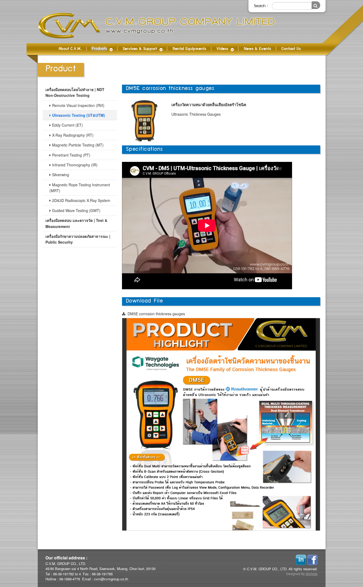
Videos (222, 49)
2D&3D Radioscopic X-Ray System (81, 200)
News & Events (257, 49)
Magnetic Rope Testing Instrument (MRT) (79, 187)
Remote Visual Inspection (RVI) (78, 105)
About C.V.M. (70, 49)
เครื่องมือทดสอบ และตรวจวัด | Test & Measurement (76, 223)
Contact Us (291, 49)
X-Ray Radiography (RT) (73, 135)
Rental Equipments (189, 49)
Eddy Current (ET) (67, 125)
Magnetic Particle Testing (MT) (78, 145)
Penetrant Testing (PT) (71, 155)
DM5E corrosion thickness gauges (156, 313)
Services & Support (140, 49)
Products (99, 49)
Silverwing (60, 174)
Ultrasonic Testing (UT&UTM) (78, 115)
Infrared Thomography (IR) (75, 164)
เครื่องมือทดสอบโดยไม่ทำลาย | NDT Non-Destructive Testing (74, 92)
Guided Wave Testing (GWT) (76, 210)
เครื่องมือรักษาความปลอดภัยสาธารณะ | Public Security (77, 239)
